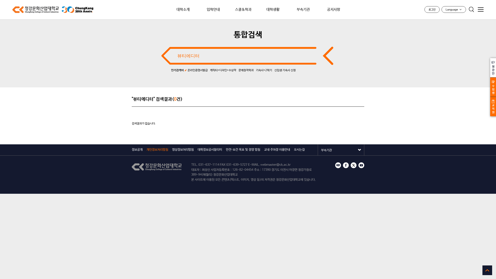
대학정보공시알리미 (210, 150)
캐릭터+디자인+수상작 (223, 70)
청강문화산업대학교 (35, 9)
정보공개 (137, 150)
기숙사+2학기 (264, 70)
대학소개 (183, 10)
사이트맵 (481, 9)
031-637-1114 (208, 165)
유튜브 (361, 165)
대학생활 (273, 10)
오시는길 (299, 150)
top (487, 270)
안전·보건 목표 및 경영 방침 (243, 150)
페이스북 (346, 165)
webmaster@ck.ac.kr (275, 165)
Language (452, 9)
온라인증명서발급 (198, 70)
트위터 (353, 165)
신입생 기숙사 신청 (285, 70)
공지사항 (333, 10)
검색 (471, 9)
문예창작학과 (246, 70)
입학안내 (213, 10)
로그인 (432, 9)
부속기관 (303, 10)
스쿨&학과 (243, 10)
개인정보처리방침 (157, 150)
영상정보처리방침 (183, 150)
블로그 (338, 165)
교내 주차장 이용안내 (277, 150)
